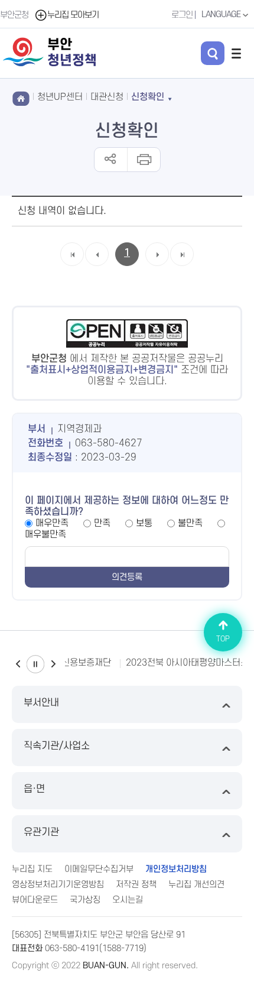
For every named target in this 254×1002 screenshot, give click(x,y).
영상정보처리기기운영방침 (58, 885)
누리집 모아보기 (73, 15)
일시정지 (35, 664)
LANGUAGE (221, 14)
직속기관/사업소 (57, 746)
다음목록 (157, 265)
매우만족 (52, 523)
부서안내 (41, 703)
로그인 (182, 15)
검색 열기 (212, 53)
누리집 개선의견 (196, 885)
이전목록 (97, 265)
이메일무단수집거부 (98, 869)
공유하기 (111, 159)
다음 (53, 664)
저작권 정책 (136, 885)
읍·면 (34, 789)
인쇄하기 (143, 159)
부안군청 (14, 15)
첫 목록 (72, 265)
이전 (18, 664)
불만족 (190, 523)
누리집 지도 (32, 869)
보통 (144, 523)
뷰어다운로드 (35, 900)
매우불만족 (45, 534)
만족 (102, 523)
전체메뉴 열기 (236, 53)
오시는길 (127, 900)
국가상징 (85, 900)
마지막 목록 (182, 265)
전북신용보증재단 (78, 662)
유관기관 (41, 832)
